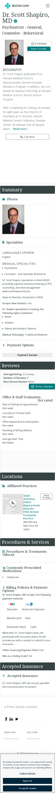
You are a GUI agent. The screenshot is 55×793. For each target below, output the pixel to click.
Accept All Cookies (27, 788)
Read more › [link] (20, 129)
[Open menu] (48, 6)
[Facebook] (6, 719)
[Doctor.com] (16, 6)
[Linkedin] (11, 719)
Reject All (27, 781)
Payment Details (28, 355)
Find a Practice (11, 738)
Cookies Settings (27, 773)
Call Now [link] (29, 136)
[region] (27, 773)
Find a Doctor (33, 738)
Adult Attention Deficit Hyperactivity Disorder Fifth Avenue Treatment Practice (31, 507)
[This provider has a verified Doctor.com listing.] (15, 20)
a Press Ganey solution (20, 707)
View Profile (46, 496)
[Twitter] (16, 719)
